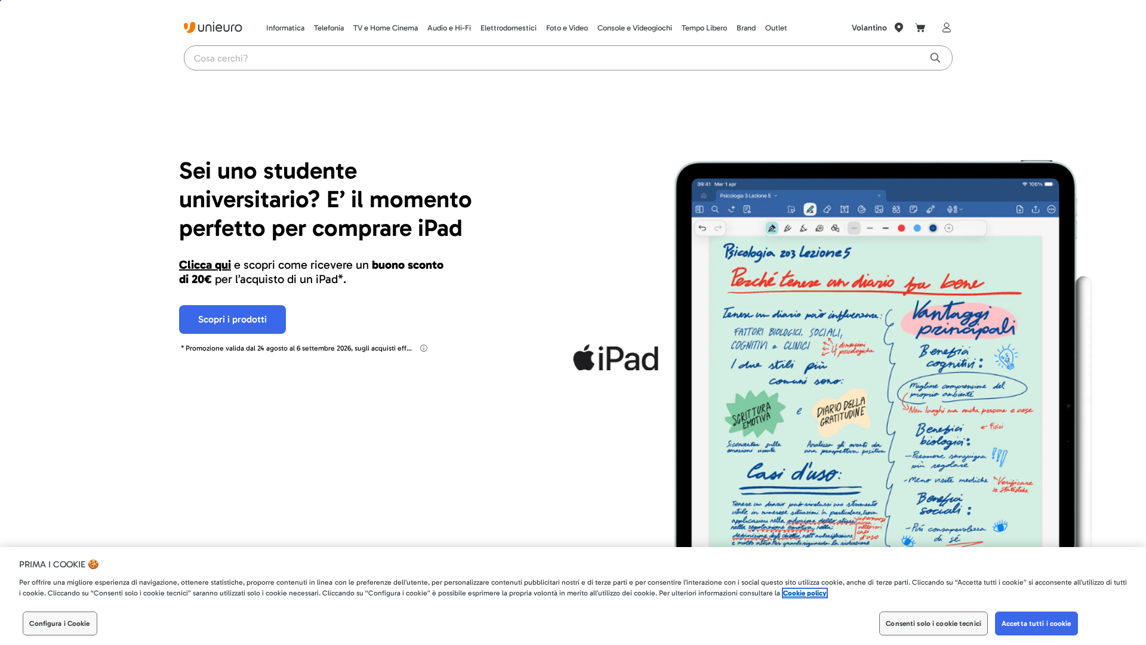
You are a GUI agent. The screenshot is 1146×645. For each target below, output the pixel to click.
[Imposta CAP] (899, 27)
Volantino (869, 28)
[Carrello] (920, 27)
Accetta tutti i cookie (1036, 623)
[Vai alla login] (944, 27)
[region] (573, 596)
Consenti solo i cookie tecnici (933, 623)
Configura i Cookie (59, 623)
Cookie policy (805, 593)
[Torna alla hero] (193, 105)
